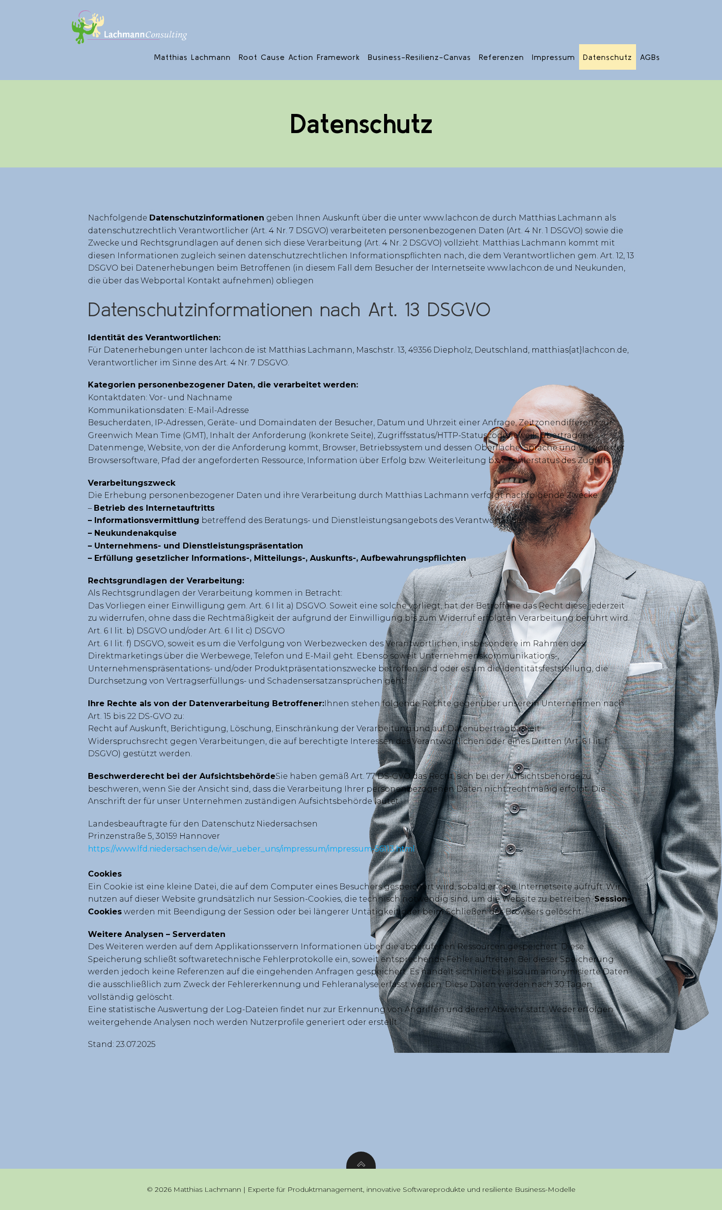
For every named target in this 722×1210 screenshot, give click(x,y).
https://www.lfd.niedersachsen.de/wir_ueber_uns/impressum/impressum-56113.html (251, 848)
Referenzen (501, 57)
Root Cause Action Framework (299, 57)
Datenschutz (607, 57)
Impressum (553, 57)
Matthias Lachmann (192, 57)
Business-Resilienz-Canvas (419, 57)
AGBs (650, 57)
